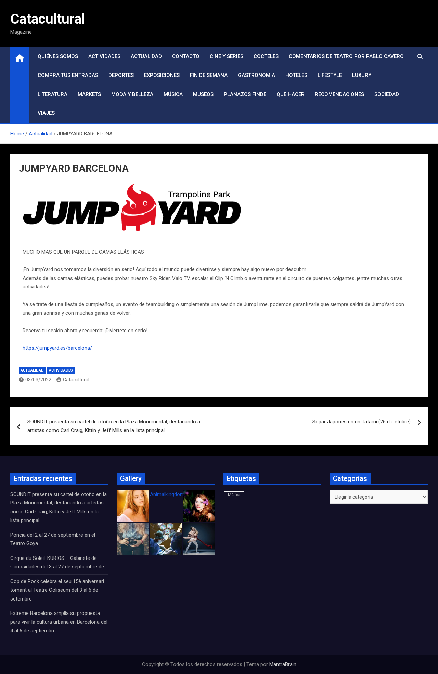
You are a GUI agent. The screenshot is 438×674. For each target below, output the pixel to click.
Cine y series (226, 56)
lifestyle (330, 75)
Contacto (185, 56)
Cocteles (266, 56)
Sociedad (386, 94)
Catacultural (47, 19)
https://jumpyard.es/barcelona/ (57, 348)
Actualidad (146, 56)
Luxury (361, 75)
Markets (89, 94)
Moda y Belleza (132, 94)
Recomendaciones (339, 94)
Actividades (104, 56)
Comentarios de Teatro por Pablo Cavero (346, 56)
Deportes (121, 75)
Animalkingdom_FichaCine (179, 494)
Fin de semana (209, 75)
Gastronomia (256, 75)
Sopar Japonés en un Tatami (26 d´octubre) (361, 422)
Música (173, 94)
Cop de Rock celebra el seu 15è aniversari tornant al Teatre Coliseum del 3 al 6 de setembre (57, 590)
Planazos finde (245, 94)
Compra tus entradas (68, 75)
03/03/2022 (38, 379)
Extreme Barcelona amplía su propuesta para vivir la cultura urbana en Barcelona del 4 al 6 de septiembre (58, 622)
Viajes (46, 113)
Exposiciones (162, 75)
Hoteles (296, 75)
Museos (203, 94)
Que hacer (290, 94)
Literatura (52, 94)
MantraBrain (282, 664)
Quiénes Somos (58, 56)
